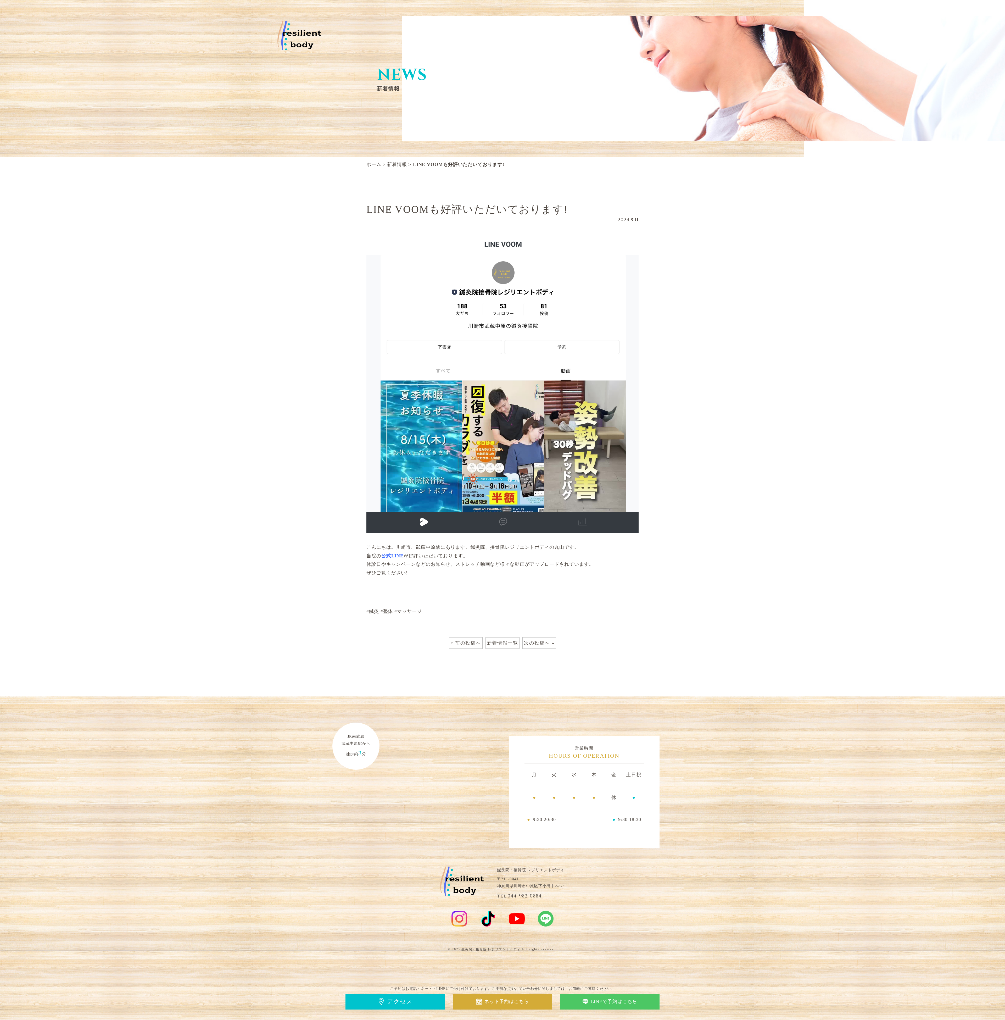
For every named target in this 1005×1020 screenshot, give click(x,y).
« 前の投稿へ (465, 643)
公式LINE (392, 555)
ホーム (373, 164)
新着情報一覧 (502, 643)
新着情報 (397, 164)
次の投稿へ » (539, 643)
